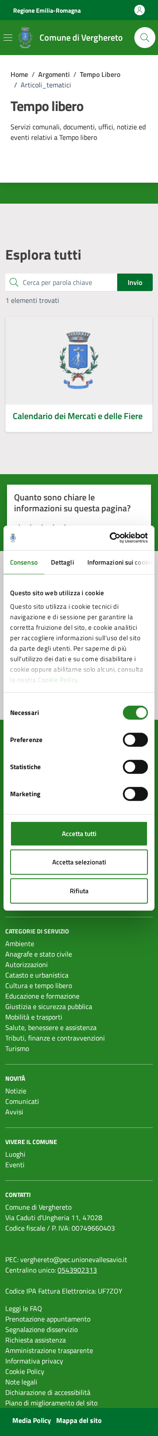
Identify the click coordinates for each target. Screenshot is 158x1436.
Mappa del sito (79, 1420)
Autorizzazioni (26, 964)
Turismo (17, 1048)
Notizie (15, 1091)
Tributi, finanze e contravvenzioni (55, 1038)
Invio (135, 282)
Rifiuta (79, 890)
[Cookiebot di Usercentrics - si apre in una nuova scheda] (111, 538)
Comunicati (22, 1101)
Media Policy (31, 1420)
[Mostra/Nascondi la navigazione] (8, 37)
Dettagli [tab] (62, 562)
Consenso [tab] (24, 562)
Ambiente (19, 943)
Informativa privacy (34, 1361)
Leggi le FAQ (23, 1308)
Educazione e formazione (42, 996)
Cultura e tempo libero (38, 985)
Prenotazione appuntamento (47, 1319)
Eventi (15, 1164)
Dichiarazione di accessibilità (47, 1392)
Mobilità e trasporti (33, 1017)
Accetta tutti (79, 833)
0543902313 (77, 1270)
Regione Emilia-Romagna (47, 10)
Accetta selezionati (79, 862)
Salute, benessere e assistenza (51, 1027)
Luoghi (15, 1154)
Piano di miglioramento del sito (51, 1403)
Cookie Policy (58, 680)
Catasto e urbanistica (36, 975)
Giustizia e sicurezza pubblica (48, 1006)
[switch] (135, 739)
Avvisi (14, 1111)
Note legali (21, 1382)
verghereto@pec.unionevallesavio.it (73, 1259)
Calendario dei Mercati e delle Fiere (78, 416)
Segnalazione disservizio (41, 1329)
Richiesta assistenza (35, 1340)
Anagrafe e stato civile (38, 954)
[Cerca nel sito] (144, 37)
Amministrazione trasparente (49, 1350)
